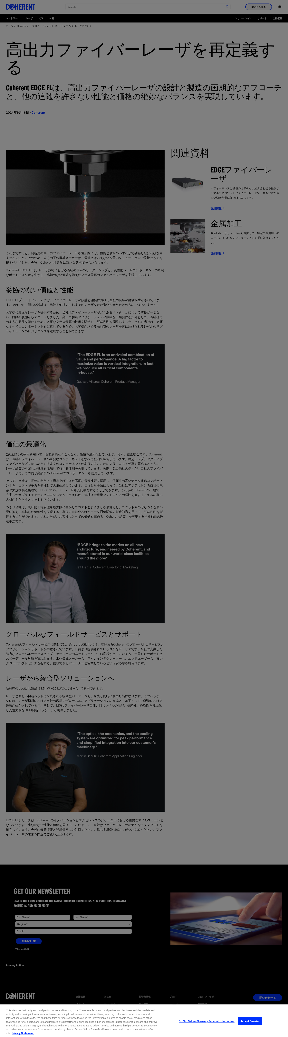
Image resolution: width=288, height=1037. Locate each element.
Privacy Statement (23, 1033)
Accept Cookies (250, 1021)
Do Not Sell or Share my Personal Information (207, 1021)
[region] (144, 1020)
